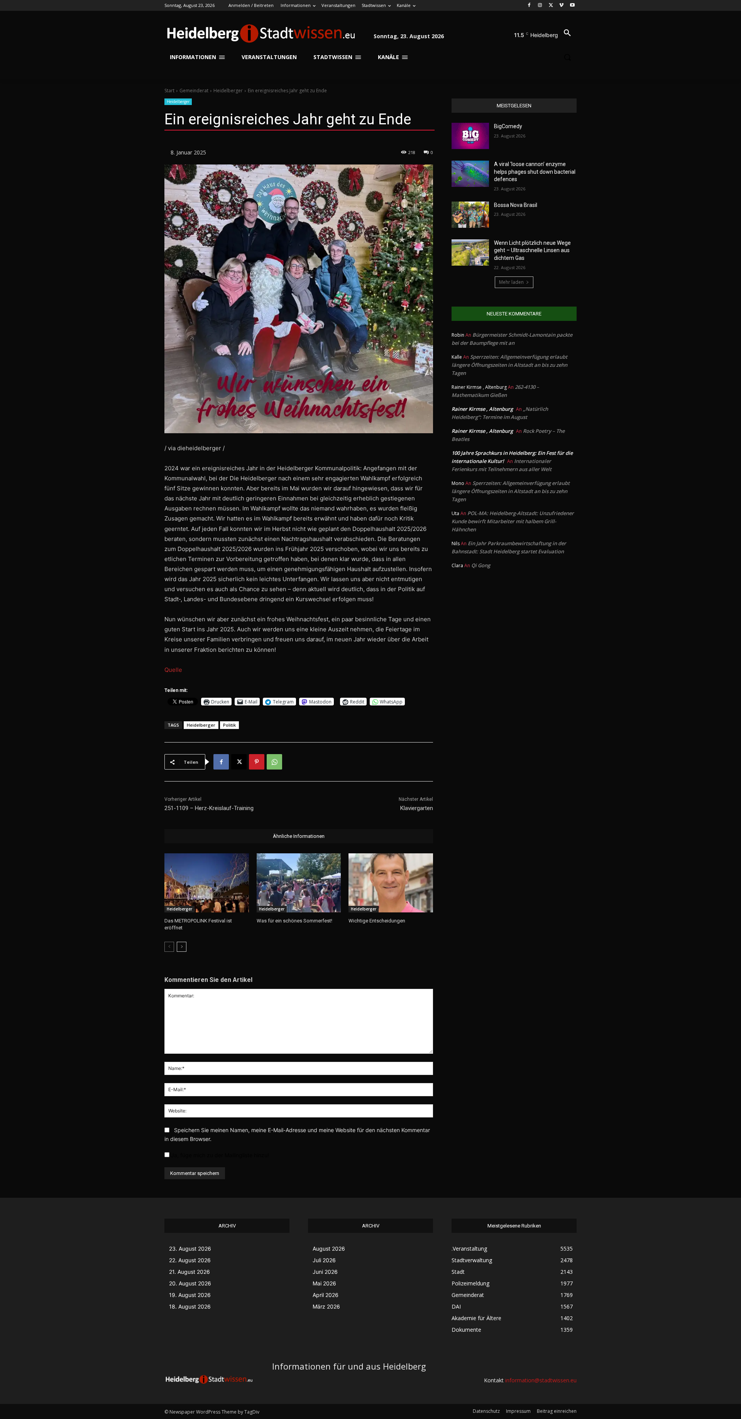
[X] (550, 5)
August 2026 (329, 1248)
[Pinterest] (256, 762)
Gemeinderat (193, 90)
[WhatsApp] (274, 762)
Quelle (173, 669)
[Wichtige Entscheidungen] (391, 882)
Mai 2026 (324, 1283)
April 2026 (325, 1295)
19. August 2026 (190, 1295)
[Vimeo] (561, 5)
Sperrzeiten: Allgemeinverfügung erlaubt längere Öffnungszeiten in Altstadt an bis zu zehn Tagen (509, 364)
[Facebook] (529, 5)
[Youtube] (572, 5)
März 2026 (326, 1306)
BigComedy (508, 126)
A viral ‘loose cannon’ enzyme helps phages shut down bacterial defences (534, 171)
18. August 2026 (190, 1306)
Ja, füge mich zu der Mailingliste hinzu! (219, 1155)
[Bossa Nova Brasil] (470, 215)
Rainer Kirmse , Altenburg (482, 408)
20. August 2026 (190, 1283)
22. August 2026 (190, 1260)
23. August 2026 (190, 1248)
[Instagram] (540, 5)
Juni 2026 (325, 1271)
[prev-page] (169, 947)
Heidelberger (228, 90)
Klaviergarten (416, 808)
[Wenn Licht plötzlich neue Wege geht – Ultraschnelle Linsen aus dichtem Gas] (470, 252)
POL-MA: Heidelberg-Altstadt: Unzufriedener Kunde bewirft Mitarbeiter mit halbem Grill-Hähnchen (513, 521)
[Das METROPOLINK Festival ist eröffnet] (206, 882)
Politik (229, 725)
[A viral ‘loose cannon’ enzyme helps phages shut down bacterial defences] (470, 174)
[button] (567, 33)
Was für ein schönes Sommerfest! (294, 921)
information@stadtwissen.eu (541, 1380)
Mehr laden (511, 282)
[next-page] (181, 947)
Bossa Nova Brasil (515, 205)
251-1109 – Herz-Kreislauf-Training (209, 808)
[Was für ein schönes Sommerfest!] (299, 882)
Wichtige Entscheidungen (377, 921)
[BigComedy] (470, 136)
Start (169, 90)
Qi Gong (480, 565)
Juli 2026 (324, 1260)
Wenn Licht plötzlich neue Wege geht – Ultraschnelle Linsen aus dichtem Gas (532, 250)
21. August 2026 (189, 1271)
